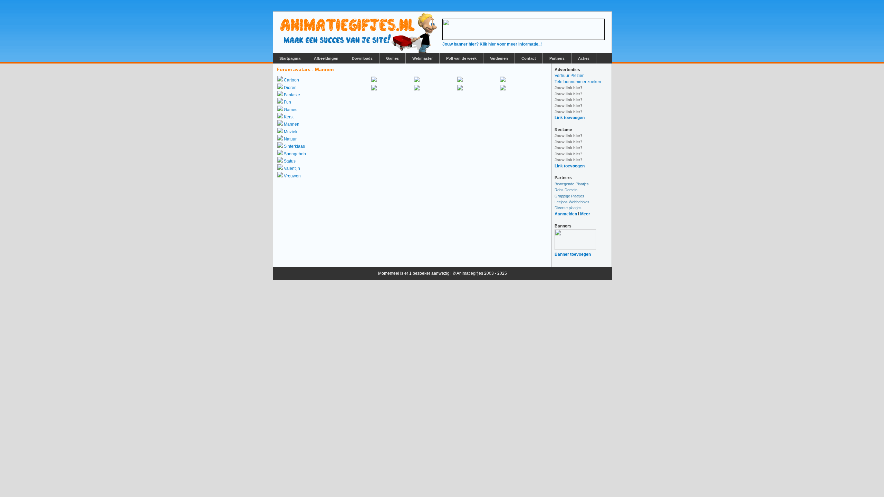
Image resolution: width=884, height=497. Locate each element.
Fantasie (292, 94)
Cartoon (291, 80)
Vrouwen (292, 176)
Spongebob (295, 154)
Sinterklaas (294, 146)
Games (290, 109)
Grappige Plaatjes (569, 196)
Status (290, 161)
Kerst (289, 117)
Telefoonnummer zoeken (578, 81)
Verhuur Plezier (569, 75)
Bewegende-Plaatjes (572, 184)
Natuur (290, 139)
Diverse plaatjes (568, 208)
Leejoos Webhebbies (572, 202)
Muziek (290, 131)
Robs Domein (566, 190)
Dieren (290, 87)
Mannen (291, 124)
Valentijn (292, 168)
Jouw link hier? (569, 88)
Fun (287, 102)
